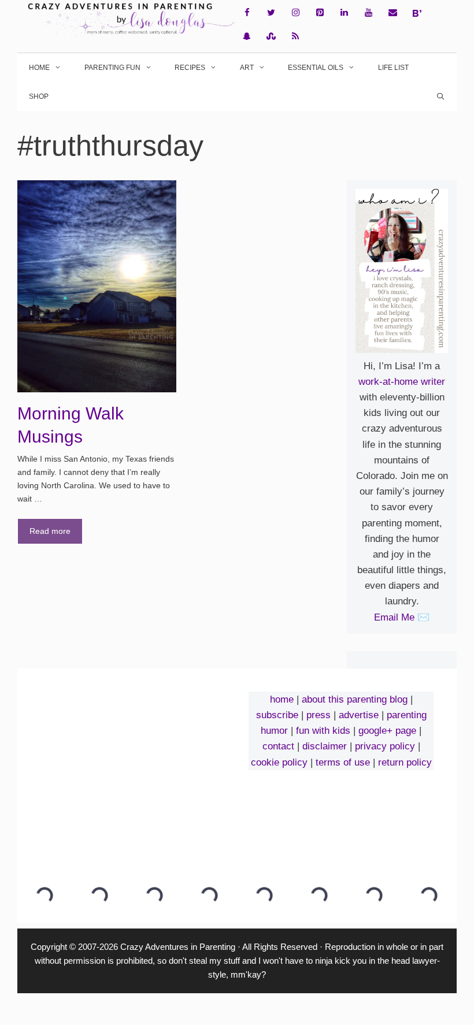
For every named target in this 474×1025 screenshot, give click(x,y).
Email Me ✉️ (401, 617)
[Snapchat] (247, 37)
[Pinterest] (319, 13)
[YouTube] (368, 13)
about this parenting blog (355, 699)
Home (39, 68)
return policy (405, 762)
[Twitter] (271, 13)
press (318, 715)
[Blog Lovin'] (417, 13)
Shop (39, 96)
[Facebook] (247, 13)
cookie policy (279, 762)
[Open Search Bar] (441, 96)
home (282, 699)
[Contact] (392, 13)
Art (247, 68)
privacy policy (385, 746)
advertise (359, 715)
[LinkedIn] (344, 13)
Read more (50, 531)
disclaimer (324, 746)
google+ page (387, 730)
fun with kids (323, 730)
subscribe (277, 715)
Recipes (190, 68)
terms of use (343, 762)
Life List (393, 68)
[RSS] (295, 37)
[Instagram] (295, 13)
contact (278, 746)
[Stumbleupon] (271, 37)
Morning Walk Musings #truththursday (73, 436)
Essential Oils (315, 68)
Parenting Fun (112, 68)
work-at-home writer (401, 381)
